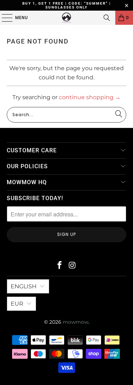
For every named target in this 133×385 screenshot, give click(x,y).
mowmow (75, 322)
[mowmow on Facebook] (60, 265)
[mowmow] (66, 18)
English (24, 286)
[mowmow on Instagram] (72, 265)
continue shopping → (90, 97)
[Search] (106, 18)
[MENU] (3, 18)
